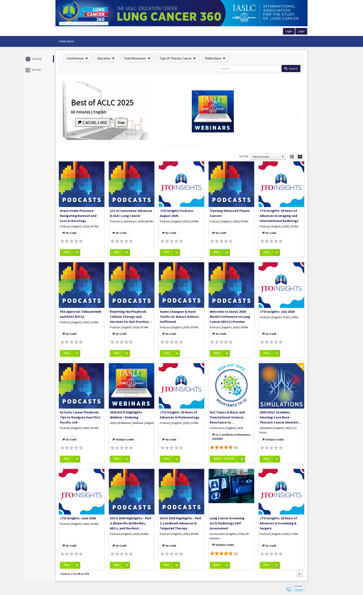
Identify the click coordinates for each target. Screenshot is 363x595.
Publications (66, 41)
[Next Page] (300, 574)
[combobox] (266, 156)
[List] (292, 156)
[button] (77, 58)
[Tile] (300, 156)
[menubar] (66, 41)
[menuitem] (66, 41)
